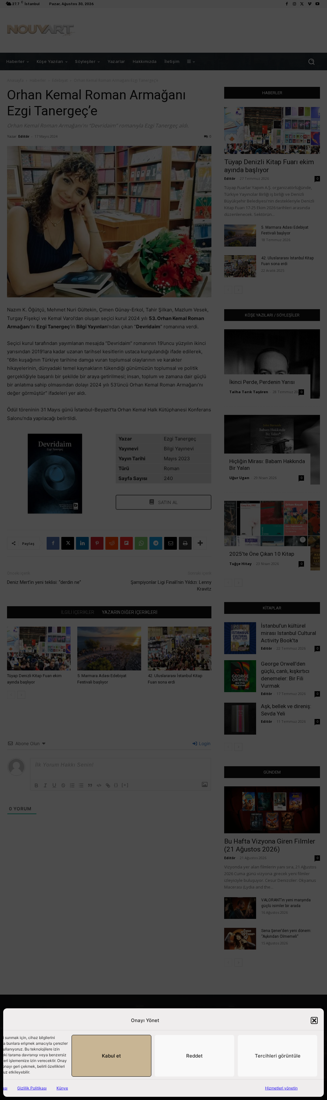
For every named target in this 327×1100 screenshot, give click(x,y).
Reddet (194, 1056)
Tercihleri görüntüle (277, 1056)
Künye (62, 1088)
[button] (314, 1020)
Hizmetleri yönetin (281, 1088)
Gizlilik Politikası (32, 1088)
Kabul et (111, 1056)
